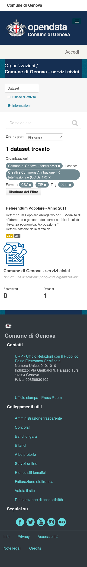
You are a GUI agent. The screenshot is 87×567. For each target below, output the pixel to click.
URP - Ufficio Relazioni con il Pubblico (46, 356)
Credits (35, 548)
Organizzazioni (20, 65)
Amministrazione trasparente (38, 418)
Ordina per (14, 136)
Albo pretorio (25, 454)
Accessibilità (48, 536)
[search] (75, 122)
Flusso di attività (23, 96)
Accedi (72, 52)
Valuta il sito (25, 490)
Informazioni (20, 105)
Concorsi (22, 427)
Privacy (23, 536)
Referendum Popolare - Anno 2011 (36, 208)
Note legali (12, 548)
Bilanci (20, 445)
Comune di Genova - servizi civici (42, 71)
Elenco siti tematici (30, 472)
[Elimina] (59, 166)
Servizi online (26, 463)
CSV (10, 236)
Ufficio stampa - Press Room (38, 397)
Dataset (13, 88)
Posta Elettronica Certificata (38, 360)
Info (6, 536)
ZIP (17, 236)
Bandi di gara (26, 436)
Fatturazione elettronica (34, 481)
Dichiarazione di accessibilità (39, 499)
